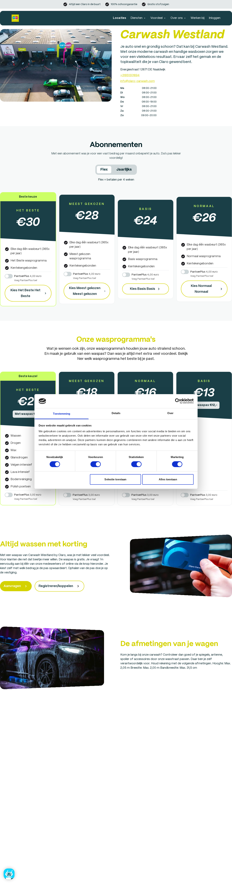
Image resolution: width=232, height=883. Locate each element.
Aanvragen (12, 586)
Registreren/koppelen (56, 586)
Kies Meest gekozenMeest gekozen (84, 291)
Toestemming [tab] (61, 413)
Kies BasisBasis (142, 289)
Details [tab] (116, 413)
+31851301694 (130, 75)
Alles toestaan (168, 479)
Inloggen (214, 18)
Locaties (119, 18)
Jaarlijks (124, 169)
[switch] (95, 464)
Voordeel (156, 18)
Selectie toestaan (115, 479)
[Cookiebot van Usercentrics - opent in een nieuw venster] (178, 401)
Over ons (177, 18)
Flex (104, 169)
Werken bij (197, 18)
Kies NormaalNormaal (201, 288)
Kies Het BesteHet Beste (25, 293)
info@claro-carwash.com (137, 81)
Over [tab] (170, 413)
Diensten (136, 18)
